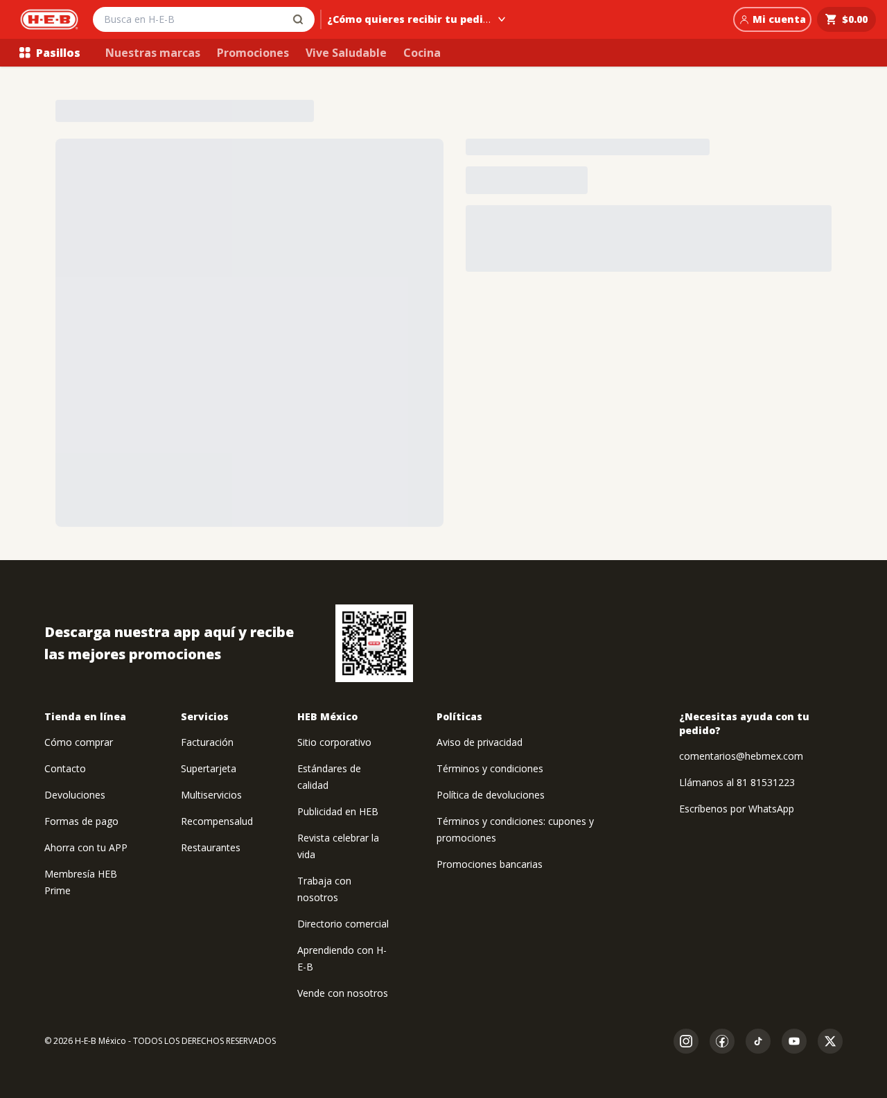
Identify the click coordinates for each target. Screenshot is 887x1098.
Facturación (207, 742)
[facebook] (722, 1041)
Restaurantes (210, 847)
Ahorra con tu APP (86, 847)
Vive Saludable (346, 53)
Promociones (253, 53)
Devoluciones (74, 794)
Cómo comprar (78, 742)
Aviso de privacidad (479, 742)
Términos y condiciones (490, 768)
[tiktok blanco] (758, 1041)
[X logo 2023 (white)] (830, 1041)
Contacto (65, 768)
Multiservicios (211, 794)
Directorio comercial (343, 923)
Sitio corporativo (334, 742)
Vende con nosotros (342, 993)
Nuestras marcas (152, 53)
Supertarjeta (208, 768)
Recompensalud (217, 821)
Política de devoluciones (491, 794)
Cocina (422, 53)
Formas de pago (81, 821)
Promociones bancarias (490, 864)
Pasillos (58, 52)
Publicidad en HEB (337, 811)
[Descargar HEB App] (374, 643)
